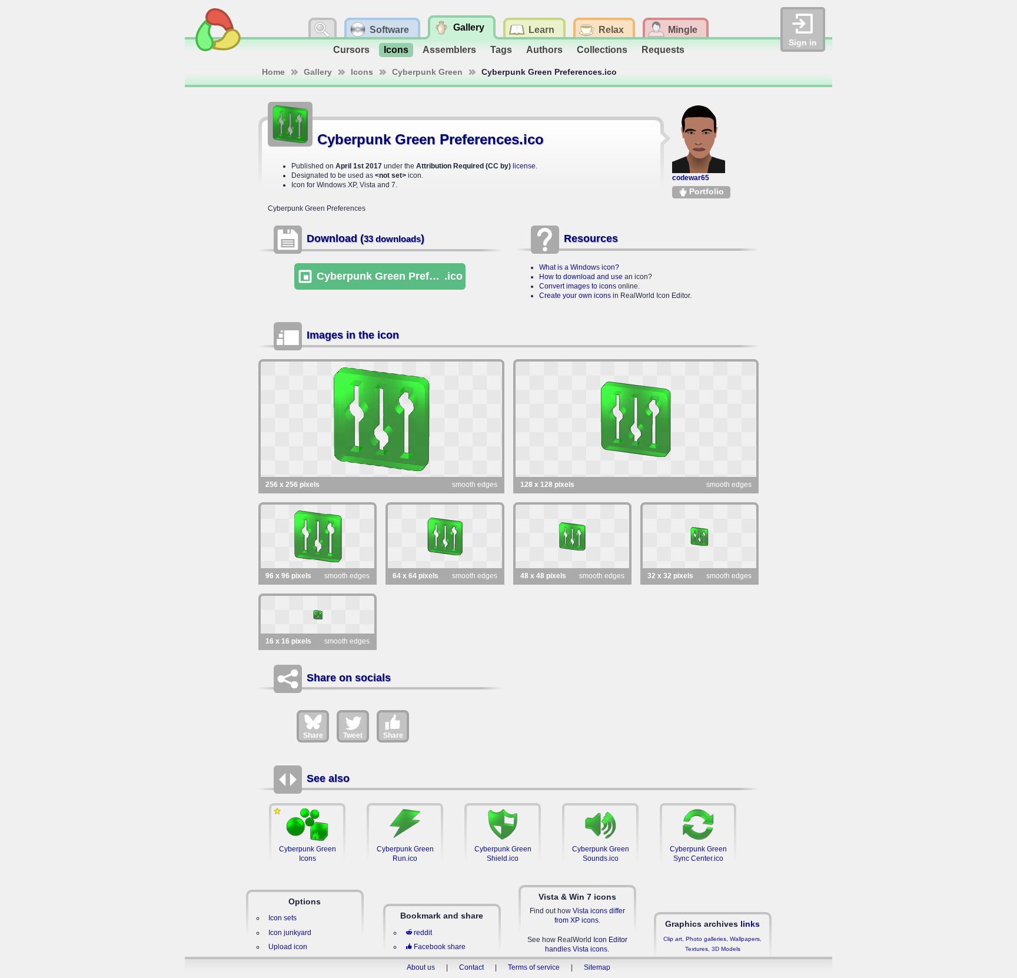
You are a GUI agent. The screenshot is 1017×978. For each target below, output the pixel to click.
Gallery (318, 72)
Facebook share (440, 947)
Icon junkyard (289, 933)
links (750, 924)
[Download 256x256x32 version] (381, 419)
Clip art (672, 939)
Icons (396, 50)
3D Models (726, 949)
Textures (696, 949)
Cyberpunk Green (427, 72)
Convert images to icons (577, 286)
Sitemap (597, 967)
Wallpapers (745, 939)
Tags (501, 50)
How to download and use (581, 277)
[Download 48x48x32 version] (572, 536)
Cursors (351, 50)
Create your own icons (575, 295)
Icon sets (282, 918)
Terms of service (534, 967)
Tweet (353, 735)
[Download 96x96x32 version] (317, 536)
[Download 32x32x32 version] (699, 536)
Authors (544, 50)
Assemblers (449, 50)
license (524, 166)
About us (421, 967)
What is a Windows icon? (579, 267)
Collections (602, 50)
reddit (423, 933)
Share (313, 735)
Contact (471, 967)
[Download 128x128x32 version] (636, 419)
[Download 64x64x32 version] (445, 536)
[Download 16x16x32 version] (317, 615)
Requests (663, 50)
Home (273, 72)
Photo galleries (706, 939)
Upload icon (287, 947)
